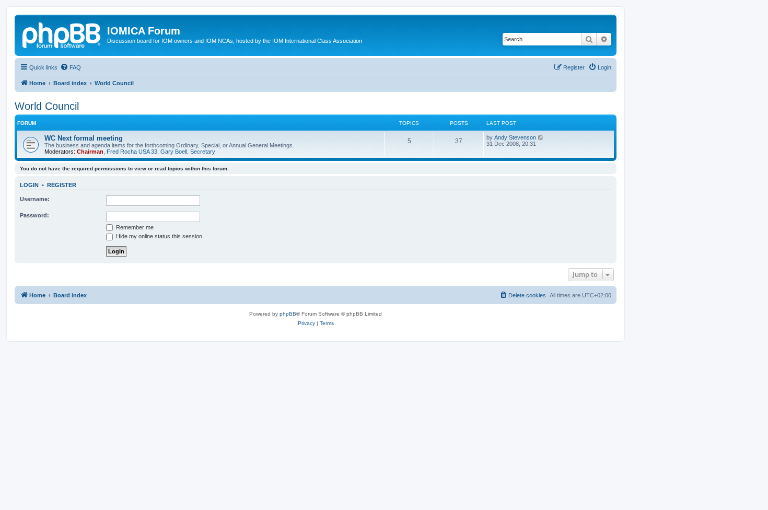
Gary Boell (173, 151)
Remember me (134, 227)
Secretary (202, 151)
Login (29, 185)
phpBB (288, 314)
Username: (35, 199)
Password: (34, 215)
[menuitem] (70, 67)
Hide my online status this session (158, 236)
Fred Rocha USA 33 (132, 151)
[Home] (62, 34)
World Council (47, 106)
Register (61, 185)
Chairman (90, 151)
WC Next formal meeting (83, 138)
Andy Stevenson (515, 137)
